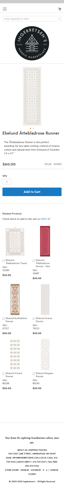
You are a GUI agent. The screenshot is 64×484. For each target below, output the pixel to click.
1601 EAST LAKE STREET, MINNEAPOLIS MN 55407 (32, 453)
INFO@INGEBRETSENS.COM (26, 457)
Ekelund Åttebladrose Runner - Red (43, 263)
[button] (30, 128)
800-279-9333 (32, 466)
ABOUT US (22, 450)
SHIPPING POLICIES (38, 450)
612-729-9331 (39, 461)
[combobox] (32, 18)
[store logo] (32, 43)
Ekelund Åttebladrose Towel (16, 262)
